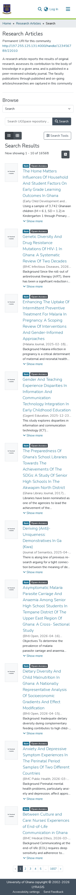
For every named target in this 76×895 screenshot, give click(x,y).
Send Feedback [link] (53, 892)
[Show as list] (9, 136)
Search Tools (59, 135)
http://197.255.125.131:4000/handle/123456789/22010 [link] (36, 48)
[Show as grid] (17, 136)
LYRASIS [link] (38, 887)
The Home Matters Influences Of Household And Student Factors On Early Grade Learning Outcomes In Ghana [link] (45, 183)
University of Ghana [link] (20, 882)
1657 (53, 869)
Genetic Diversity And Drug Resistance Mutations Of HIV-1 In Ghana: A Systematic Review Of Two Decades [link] (45, 249)
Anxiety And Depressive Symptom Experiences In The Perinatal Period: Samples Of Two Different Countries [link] (46, 761)
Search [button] (63, 121)
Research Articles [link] (28, 23)
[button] (6, 9)
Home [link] (6, 23)
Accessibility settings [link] (26, 892)
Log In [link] (53, 9)
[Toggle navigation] (68, 9)
